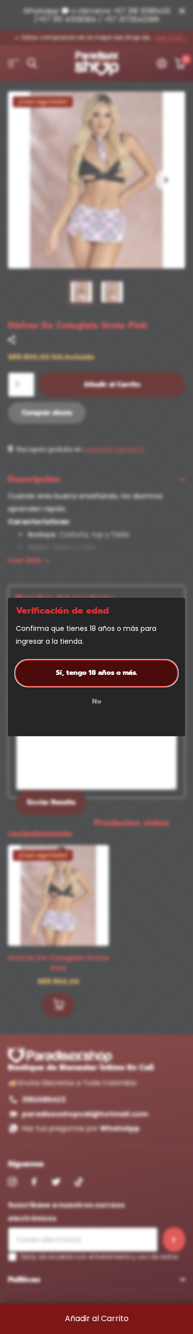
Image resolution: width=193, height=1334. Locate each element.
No (96, 702)
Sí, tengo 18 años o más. (97, 672)
